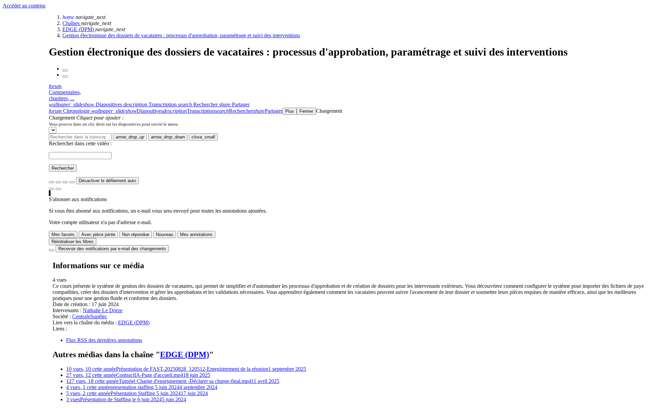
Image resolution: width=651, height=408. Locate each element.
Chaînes (71, 23)
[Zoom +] (72, 182)
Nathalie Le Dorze (102, 310)
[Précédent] (65, 70)
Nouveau (164, 234)
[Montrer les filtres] (58, 182)
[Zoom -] (65, 182)
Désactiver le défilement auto (107, 180)
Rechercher (63, 168)
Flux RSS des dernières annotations (104, 340)
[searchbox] (80, 137)
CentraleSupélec (89, 316)
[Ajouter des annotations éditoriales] (58, 189)
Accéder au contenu (24, 5)
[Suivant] (65, 77)
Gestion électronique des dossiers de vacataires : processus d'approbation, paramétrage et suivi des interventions (181, 35)
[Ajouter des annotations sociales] (51, 189)
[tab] (86, 104)
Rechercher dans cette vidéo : (80, 143)
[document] (348, 124)
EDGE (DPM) (78, 29)
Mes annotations (196, 234)
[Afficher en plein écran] (51, 182)
